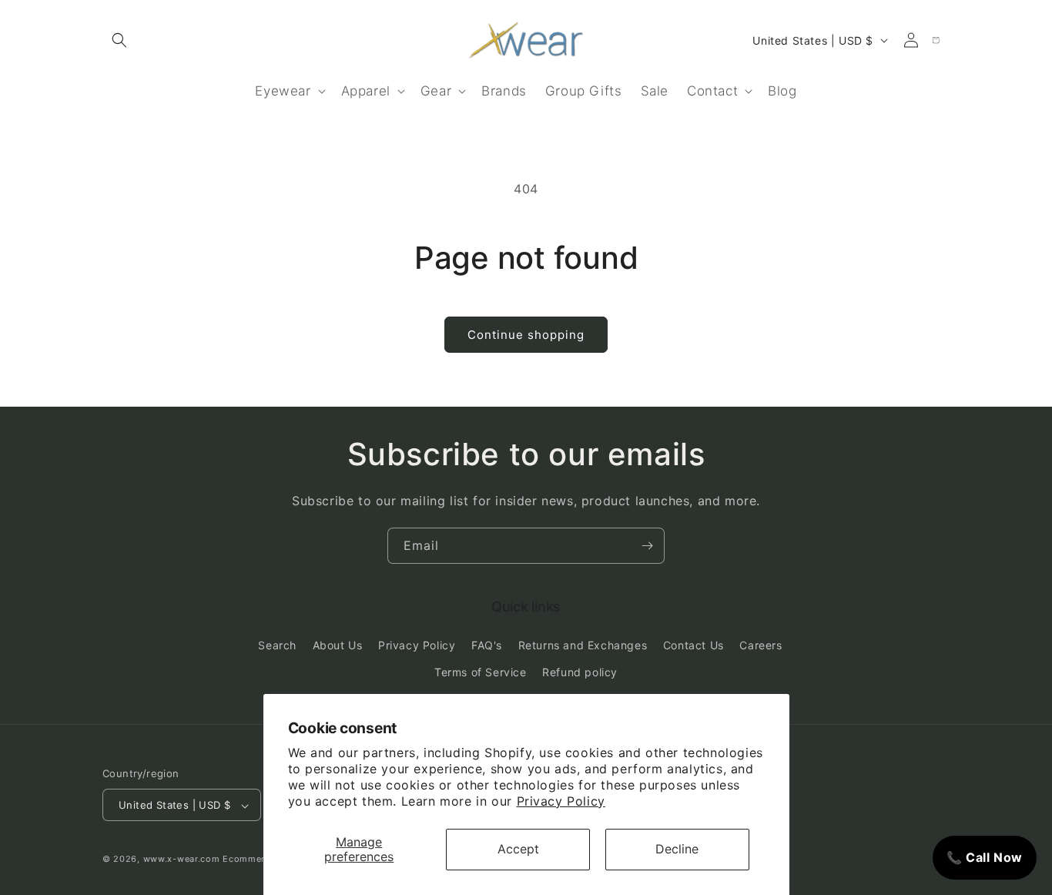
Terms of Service (480, 672)
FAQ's (486, 645)
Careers (760, 645)
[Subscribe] (647, 546)
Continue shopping (526, 334)
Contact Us (693, 645)
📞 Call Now (984, 857)
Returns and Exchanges (583, 645)
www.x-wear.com (181, 859)
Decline (677, 848)
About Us (338, 645)
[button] (119, 40)
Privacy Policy (561, 801)
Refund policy (580, 672)
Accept (518, 848)
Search (277, 645)
